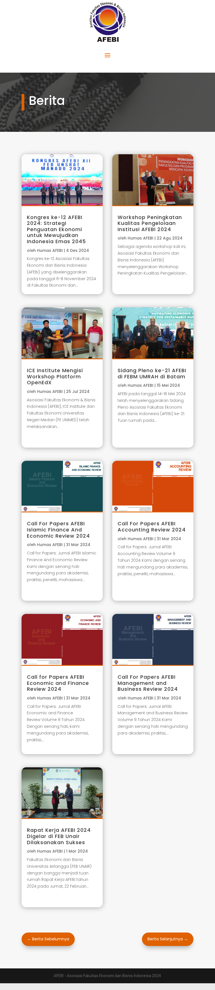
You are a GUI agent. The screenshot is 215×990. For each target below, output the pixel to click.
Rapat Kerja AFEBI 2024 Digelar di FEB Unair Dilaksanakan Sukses (59, 836)
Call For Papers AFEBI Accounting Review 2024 (152, 526)
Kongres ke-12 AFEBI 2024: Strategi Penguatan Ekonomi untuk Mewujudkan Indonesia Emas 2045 (56, 229)
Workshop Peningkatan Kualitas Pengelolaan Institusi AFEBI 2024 (150, 223)
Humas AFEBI (50, 250)
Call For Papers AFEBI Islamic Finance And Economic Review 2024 (58, 529)
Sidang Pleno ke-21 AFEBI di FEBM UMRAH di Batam (152, 373)
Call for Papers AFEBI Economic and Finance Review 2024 (58, 682)
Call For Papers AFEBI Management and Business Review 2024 (148, 682)
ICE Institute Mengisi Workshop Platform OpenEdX (55, 376)
